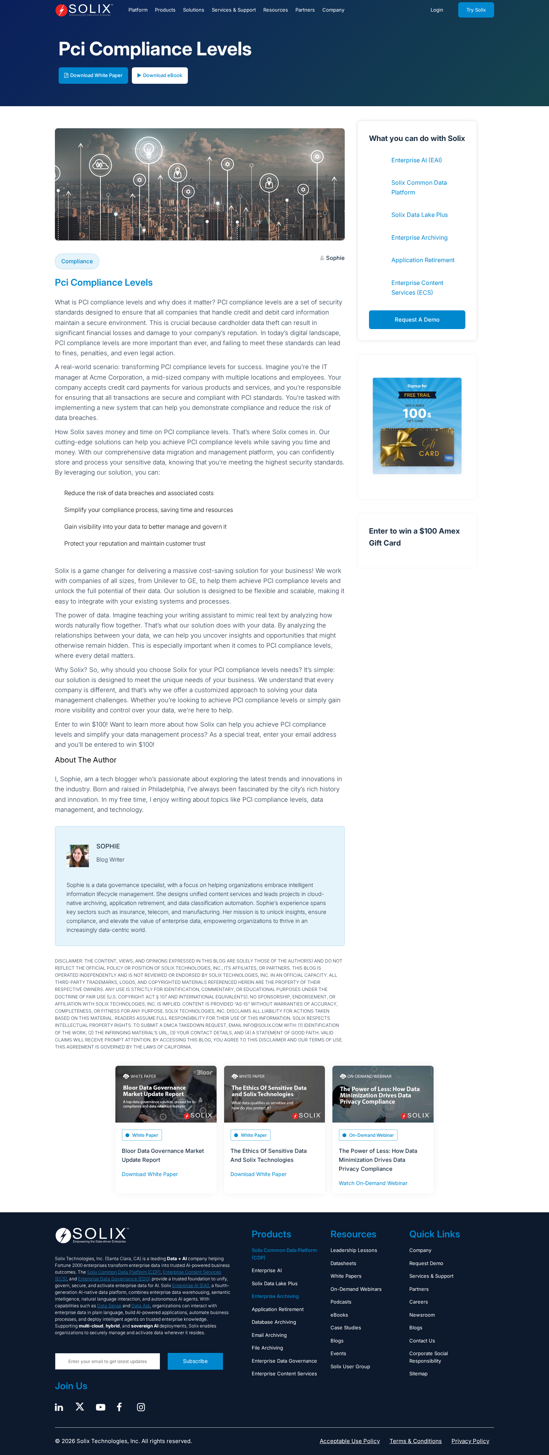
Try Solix (476, 10)
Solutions (193, 10)
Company (333, 10)
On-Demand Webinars (356, 1289)
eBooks (339, 1315)
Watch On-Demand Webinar (373, 1183)
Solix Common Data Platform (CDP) (124, 1272)
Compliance (77, 261)
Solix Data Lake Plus (419, 214)
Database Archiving (274, 1322)
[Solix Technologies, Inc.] (84, 10)
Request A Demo (417, 319)
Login (437, 10)
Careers (418, 1302)
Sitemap (418, 1373)
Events (338, 1353)
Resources (275, 10)
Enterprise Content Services (284, 1373)
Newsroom (422, 1315)
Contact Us (422, 1341)
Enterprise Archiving (419, 237)
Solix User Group (350, 1366)
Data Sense (109, 1305)
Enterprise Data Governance (284, 1361)
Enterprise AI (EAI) (416, 160)
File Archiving (267, 1348)
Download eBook (162, 75)
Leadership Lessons (354, 1250)
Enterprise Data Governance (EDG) (114, 1278)
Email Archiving (269, 1335)
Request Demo (426, 1263)
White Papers (346, 1276)
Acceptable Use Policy (350, 1441)
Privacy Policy (470, 1441)
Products (165, 10)
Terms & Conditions (416, 1441)
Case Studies (346, 1327)
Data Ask (140, 1305)
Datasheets (343, 1263)
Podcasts (341, 1302)
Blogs (337, 1341)
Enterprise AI (267, 1270)
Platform (138, 10)
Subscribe (195, 1361)
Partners (305, 10)
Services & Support (234, 10)
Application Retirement (423, 260)
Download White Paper (96, 75)
